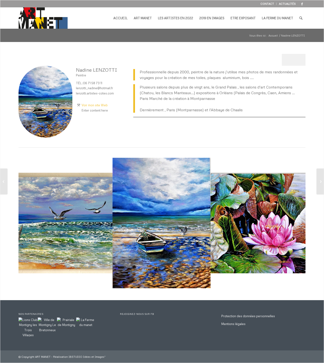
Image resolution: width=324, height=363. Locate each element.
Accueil (273, 35)
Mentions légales (233, 324)
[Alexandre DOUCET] (4, 181)
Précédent (29, 223)
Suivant (295, 223)
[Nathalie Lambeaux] (320, 181)
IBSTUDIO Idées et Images (86, 356)
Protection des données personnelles (248, 316)
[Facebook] (301, 3)
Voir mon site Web (95, 105)
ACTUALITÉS (287, 3)
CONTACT (267, 3)
